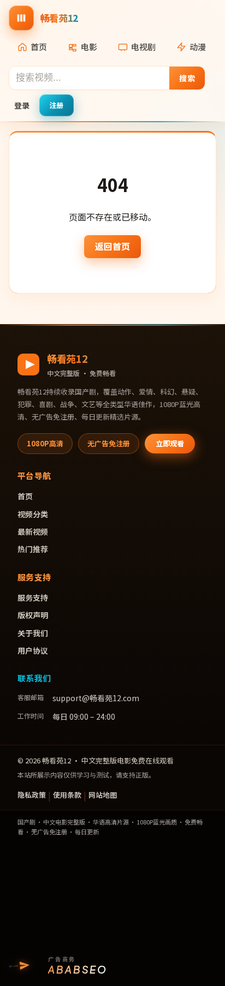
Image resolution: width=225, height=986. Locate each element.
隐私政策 (31, 795)
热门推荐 (32, 548)
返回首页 (112, 246)
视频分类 (32, 514)
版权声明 (32, 614)
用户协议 (32, 650)
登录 (21, 105)
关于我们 (32, 633)
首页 (39, 46)
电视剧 (143, 46)
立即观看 (170, 443)
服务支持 (32, 597)
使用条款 (67, 795)
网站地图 (102, 795)
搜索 (187, 78)
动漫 (198, 46)
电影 (89, 46)
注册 (56, 105)
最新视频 (32, 531)
